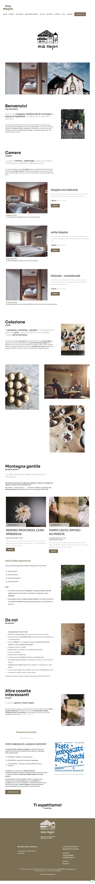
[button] (7, 79)
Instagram (65, 863)
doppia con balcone (64, 189)
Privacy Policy (43, 874)
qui (25, 487)
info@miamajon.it (26, 714)
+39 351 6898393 (68, 855)
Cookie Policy (51, 874)
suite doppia (59, 232)
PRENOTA (80, 14)
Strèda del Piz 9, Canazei (70, 849)
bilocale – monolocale (65, 275)
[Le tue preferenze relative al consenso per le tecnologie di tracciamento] (92, 881)
